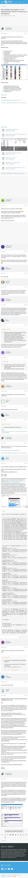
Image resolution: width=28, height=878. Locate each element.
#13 (26, 463)
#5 (26, 287)
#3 (26, 251)
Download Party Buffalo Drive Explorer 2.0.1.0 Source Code (13, 102)
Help (9, 876)
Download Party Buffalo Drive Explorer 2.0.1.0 (11, 100)
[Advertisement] (14, 21)
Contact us (3, 875)
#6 (26, 304)
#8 (26, 357)
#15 (26, 681)
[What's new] (24, 2)
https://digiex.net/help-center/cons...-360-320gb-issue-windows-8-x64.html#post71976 (13, 482)
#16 (26, 695)
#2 (26, 205)
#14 (26, 647)
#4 (26, 273)
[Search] (26, 2)
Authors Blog (4, 95)
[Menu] (2, 2)
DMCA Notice (4, 876)
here (24, 345)
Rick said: (4, 361)
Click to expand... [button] (14, 670)
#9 (26, 391)
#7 (26, 325)
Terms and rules (10, 875)
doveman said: (5, 329)
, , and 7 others (13, 173)
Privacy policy (18, 875)
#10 (26, 406)
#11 (26, 419)
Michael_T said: (5, 424)
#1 (26, 33)
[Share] (25, 33)
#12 (26, 443)
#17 (26, 779)
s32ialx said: (5, 657)
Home (12, 876)
